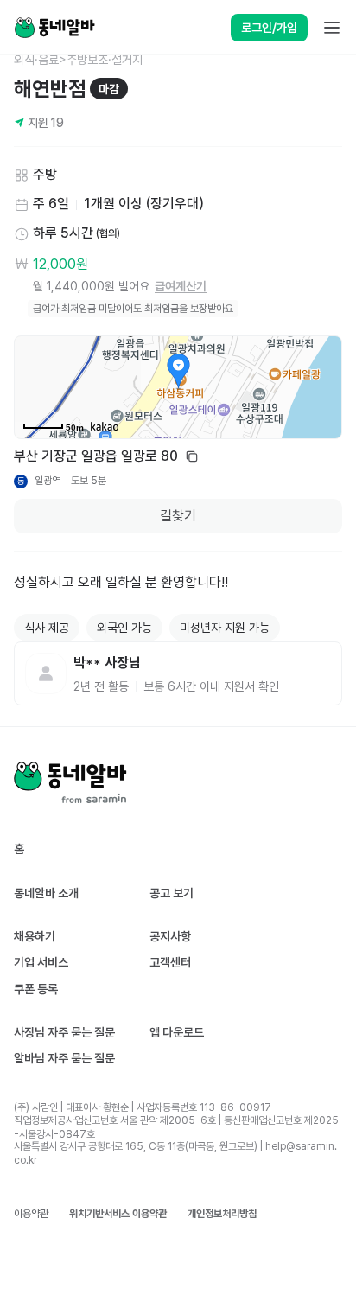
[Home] (54, 27)
